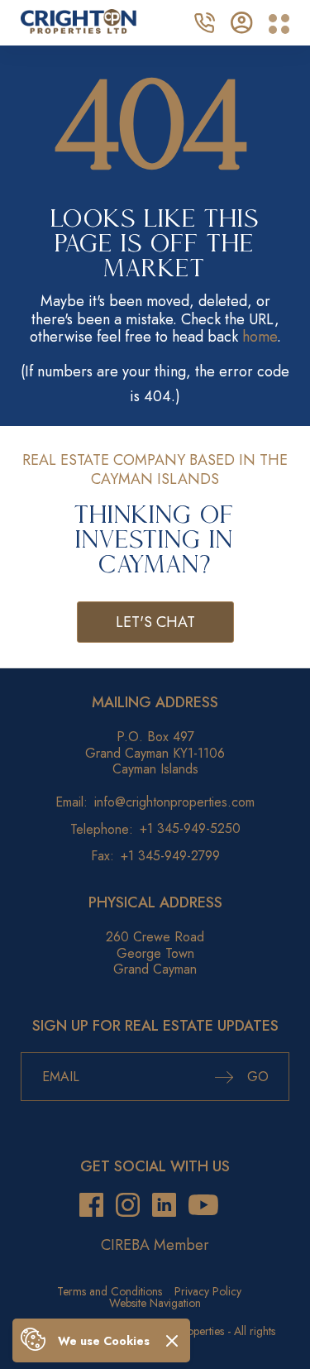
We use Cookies (104, 1341)
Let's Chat (155, 622)
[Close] (172, 1340)
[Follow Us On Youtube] (203, 1205)
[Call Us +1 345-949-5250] (204, 20)
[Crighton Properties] (78, 29)
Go (256, 1076)
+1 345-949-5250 (190, 828)
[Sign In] (241, 20)
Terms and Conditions (109, 1291)
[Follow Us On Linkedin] (164, 1206)
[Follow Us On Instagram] (128, 1206)
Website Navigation (155, 1303)
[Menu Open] (279, 24)
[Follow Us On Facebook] (91, 1206)
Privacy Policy (207, 1291)
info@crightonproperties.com (174, 801)
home (259, 336)
